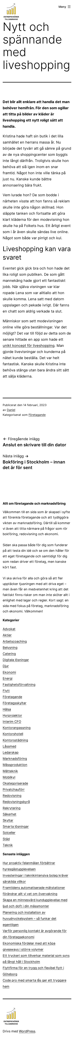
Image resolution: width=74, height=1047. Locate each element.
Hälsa (7, 709)
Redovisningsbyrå (16, 802)
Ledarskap (10, 752)
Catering (9, 654)
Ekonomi (9, 672)
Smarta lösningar (16, 826)
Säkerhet (9, 814)
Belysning (10, 647)
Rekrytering (11, 808)
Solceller (9, 832)
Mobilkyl (9, 777)
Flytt (6, 691)
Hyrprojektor (12, 715)
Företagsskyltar (14, 703)
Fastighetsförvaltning (19, 684)
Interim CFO (12, 721)
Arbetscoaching (15, 641)
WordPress (27, 1031)
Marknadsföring (15, 758)
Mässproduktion (15, 765)
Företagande (37, 415)
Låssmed (9, 746)
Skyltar (8, 820)
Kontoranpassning (17, 728)
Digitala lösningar (16, 660)
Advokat (9, 629)
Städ (6, 839)
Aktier (7, 635)
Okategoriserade (15, 783)
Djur (6, 666)
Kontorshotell (13, 734)
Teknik (8, 845)
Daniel (11, 410)
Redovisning (12, 795)
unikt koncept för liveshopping (28, 345)
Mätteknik (10, 771)
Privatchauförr (14, 789)
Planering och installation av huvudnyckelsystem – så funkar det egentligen (29, 919)
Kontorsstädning (15, 740)
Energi (7, 678)
